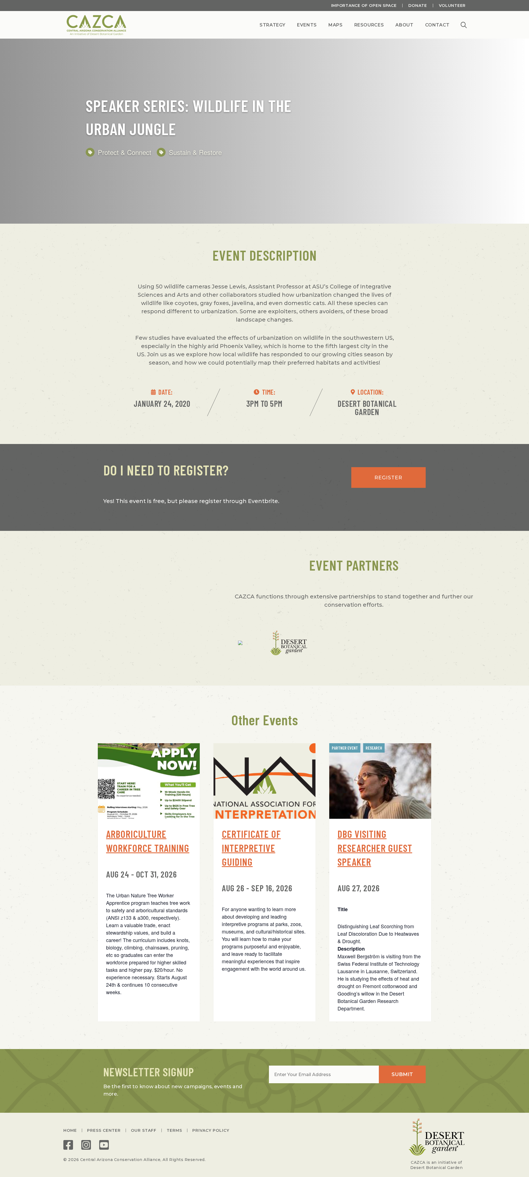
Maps (335, 25)
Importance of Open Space (364, 5)
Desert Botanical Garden (367, 407)
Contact (437, 25)
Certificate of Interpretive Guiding (251, 848)
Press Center (104, 1130)
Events (307, 25)
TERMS (174, 1130)
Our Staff (143, 1130)
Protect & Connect (124, 152)
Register (388, 478)
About (404, 25)
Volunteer (452, 5)
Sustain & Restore (195, 152)
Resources (369, 25)
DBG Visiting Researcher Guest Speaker (375, 848)
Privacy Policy (210, 1130)
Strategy (272, 25)
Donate (417, 5)
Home (70, 1130)
